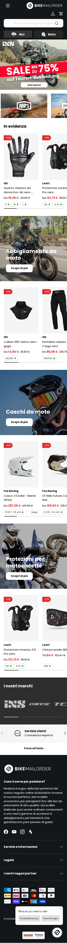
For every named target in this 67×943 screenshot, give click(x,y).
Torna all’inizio (33, 748)
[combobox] (33, 23)
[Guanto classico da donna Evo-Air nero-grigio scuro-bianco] (21, 156)
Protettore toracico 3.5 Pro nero (20, 652)
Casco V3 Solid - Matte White (20, 498)
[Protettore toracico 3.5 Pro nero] (21, 618)
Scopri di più (19, 268)
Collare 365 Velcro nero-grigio (21, 344)
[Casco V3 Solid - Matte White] (21, 464)
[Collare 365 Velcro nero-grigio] (21, 310)
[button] (61, 14)
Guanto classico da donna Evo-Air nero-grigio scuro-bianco (17, 190)
